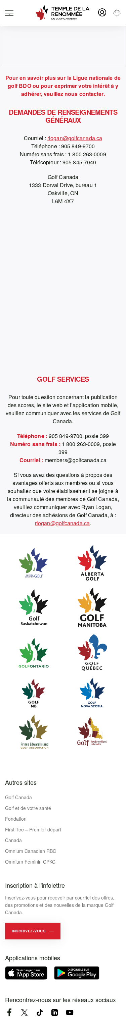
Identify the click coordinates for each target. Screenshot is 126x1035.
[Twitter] (24, 1012)
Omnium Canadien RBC (30, 851)
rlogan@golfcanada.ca (74, 138)
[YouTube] (70, 1012)
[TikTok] (39, 1012)
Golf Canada (18, 797)
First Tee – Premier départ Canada (33, 834)
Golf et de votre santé (28, 808)
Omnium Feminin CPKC (30, 861)
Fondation (16, 818)
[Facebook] (9, 1012)
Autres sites (21, 782)
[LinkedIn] (54, 1012)
